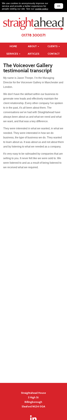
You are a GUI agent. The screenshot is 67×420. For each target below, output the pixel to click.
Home (13, 46)
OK (58, 6)
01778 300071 (33, 35)
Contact (54, 53)
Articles (33, 53)
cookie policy (41, 8)
